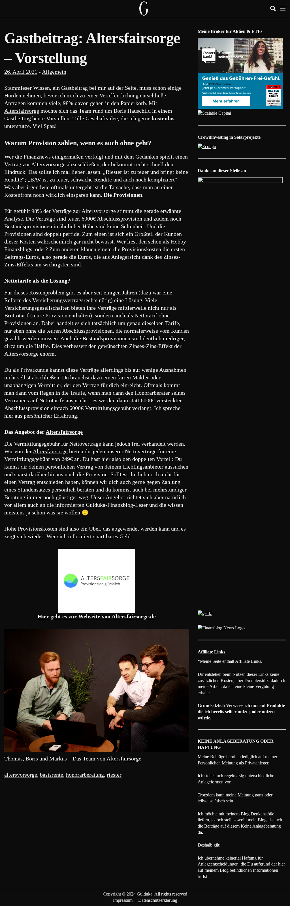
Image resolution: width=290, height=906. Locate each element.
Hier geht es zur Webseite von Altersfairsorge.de (97, 616)
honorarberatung (85, 775)
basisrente (51, 775)
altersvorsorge (20, 775)
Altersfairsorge (21, 111)
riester (114, 775)
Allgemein (54, 72)
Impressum (123, 900)
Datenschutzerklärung (157, 900)
